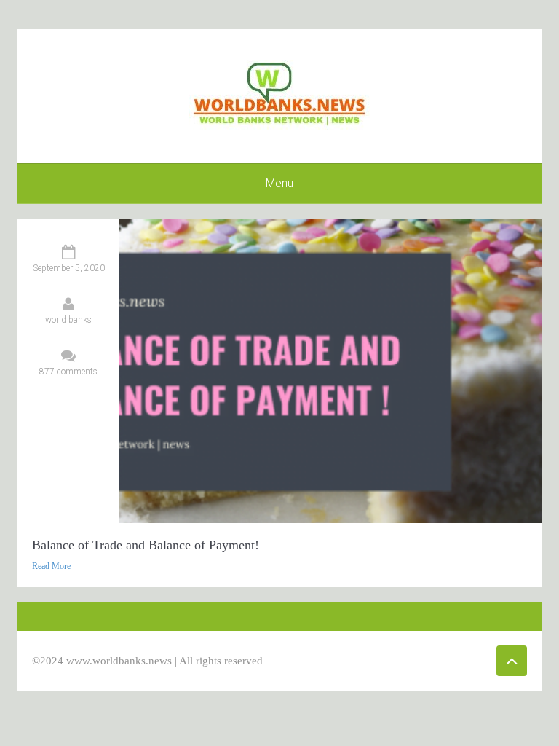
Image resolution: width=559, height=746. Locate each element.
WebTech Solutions (408, 661)
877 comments (68, 371)
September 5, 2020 (69, 268)
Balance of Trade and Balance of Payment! (145, 545)
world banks (68, 320)
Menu (279, 183)
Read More (51, 566)
